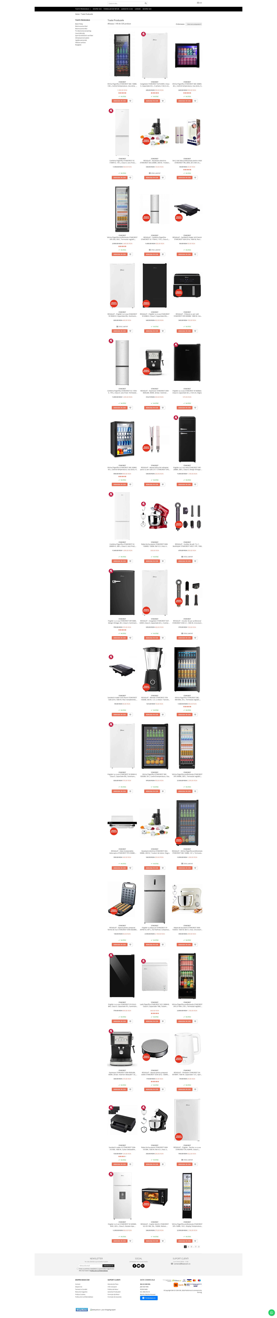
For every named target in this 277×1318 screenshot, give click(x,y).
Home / (78, 14)
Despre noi (97, 9)
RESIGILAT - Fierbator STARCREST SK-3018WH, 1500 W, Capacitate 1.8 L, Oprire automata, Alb (187, 1073)
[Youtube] (138, 1266)
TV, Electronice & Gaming (83, 31)
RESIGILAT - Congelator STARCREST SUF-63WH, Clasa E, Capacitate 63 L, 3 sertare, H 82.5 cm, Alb (155, 622)
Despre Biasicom (82, 1280)
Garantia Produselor (114, 1292)
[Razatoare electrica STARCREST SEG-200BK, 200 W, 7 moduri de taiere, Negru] (155, 823)
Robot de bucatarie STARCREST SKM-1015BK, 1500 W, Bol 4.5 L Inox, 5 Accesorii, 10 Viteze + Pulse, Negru (154, 1148)
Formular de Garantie (114, 1297)
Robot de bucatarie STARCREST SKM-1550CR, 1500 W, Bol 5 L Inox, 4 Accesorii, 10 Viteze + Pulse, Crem (187, 929)
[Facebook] (134, 1266)
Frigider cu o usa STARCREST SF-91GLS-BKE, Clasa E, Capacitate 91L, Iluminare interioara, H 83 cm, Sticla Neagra (122, 1005)
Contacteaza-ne (150, 1298)
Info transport (112, 1287)
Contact (77, 1284)
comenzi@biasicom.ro (181, 1264)
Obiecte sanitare (80, 42)
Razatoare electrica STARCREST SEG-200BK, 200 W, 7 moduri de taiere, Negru (155, 852)
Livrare (138, 9)
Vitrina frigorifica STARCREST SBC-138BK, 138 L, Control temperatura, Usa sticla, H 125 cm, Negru (122, 85)
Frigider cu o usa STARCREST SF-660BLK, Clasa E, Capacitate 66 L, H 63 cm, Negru (187, 392)
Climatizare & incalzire (82, 38)
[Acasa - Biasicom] (86, 3)
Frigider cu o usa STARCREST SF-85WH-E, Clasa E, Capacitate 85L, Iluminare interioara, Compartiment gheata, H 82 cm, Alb (122, 775)
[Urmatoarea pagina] (198, 1246)
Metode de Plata (113, 1284)
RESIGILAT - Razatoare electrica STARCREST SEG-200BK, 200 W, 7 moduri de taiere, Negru (154, 162)
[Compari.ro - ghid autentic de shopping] (125, 1310)
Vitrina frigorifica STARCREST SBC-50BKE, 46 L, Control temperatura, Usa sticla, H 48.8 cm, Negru (187, 85)
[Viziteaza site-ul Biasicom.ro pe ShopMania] (82, 1309)
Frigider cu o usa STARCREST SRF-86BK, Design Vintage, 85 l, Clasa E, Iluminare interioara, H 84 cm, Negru (122, 622)
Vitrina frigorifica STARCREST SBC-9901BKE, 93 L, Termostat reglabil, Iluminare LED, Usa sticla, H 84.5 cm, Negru (187, 699)
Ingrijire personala (81, 40)
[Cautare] (146, 3)
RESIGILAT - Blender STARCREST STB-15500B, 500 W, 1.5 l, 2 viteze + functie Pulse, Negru (155, 699)
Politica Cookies (80, 1294)
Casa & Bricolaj (80, 33)
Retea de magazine (81, 1292)
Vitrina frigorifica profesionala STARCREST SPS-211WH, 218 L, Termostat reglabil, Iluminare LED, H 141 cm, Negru (187, 1005)
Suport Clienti (114, 1280)
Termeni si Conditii (81, 1289)
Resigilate (78, 45)
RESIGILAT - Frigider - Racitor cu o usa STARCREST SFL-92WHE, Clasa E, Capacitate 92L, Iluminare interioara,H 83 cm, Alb (187, 1148)
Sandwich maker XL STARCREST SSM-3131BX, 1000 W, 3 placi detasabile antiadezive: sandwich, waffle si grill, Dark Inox (122, 1148)
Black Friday (79, 24)
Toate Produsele (82, 9)
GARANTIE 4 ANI (127, 9)
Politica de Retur (113, 1289)
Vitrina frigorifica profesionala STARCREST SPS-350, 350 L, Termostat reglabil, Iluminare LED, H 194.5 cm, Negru (122, 238)
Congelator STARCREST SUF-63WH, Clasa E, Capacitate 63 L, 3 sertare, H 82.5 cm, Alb (154, 85)
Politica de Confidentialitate (99, 1271)
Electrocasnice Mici (81, 29)
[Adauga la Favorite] (130, 101)
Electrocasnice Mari (81, 26)
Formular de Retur (111, 9)
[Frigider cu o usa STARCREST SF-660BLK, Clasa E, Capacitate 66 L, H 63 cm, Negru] (187, 362)
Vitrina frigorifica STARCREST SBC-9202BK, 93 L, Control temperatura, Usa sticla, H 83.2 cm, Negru (154, 775)
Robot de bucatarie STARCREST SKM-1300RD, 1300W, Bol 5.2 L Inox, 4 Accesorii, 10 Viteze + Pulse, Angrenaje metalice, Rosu (155, 545)
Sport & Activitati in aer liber (84, 35)
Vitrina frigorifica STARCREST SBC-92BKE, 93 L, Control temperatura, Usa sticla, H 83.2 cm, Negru (122, 468)
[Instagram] (143, 1266)
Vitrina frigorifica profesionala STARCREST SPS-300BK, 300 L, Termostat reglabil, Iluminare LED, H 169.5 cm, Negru (187, 775)
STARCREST (122, 82)
